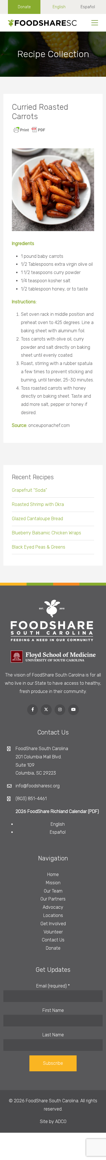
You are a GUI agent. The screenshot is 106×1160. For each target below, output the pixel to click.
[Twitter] (46, 709)
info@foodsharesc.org (38, 785)
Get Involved (53, 923)
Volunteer (53, 932)
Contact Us (53, 940)
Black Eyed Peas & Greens (38, 547)
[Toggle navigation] (95, 22)
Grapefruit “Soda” (29, 490)
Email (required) (53, 986)
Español (88, 7)
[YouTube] (73, 709)
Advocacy (53, 907)
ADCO (60, 1121)
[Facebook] (32, 709)
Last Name (53, 1034)
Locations (53, 915)
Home (53, 874)
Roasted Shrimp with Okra (38, 504)
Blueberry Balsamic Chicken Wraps (46, 533)
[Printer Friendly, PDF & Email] (29, 129)
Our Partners (53, 899)
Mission (53, 882)
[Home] (40, 22)
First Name (53, 1010)
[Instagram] (60, 709)
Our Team (53, 891)
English (59, 7)
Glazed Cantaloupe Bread (37, 518)
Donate (24, 7)
